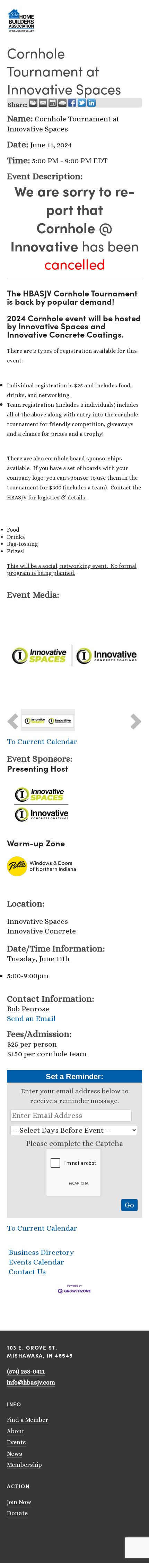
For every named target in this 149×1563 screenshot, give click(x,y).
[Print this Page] (33, 103)
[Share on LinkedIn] (91, 103)
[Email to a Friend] (43, 103)
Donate (17, 1513)
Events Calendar (36, 1262)
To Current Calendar (42, 741)
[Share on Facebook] (72, 103)
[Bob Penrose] (55, 1533)
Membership (24, 1464)
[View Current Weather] (62, 103)
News (14, 1453)
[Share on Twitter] (82, 103)
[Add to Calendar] (53, 103)
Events (16, 1442)
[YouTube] (18, 1533)
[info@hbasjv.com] (9, 1533)
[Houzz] (46, 1533)
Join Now (19, 1502)
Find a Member (27, 1419)
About (15, 1431)
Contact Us (27, 1271)
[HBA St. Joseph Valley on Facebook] (37, 1533)
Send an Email (31, 1018)
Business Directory (41, 1252)
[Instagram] (27, 1533)
